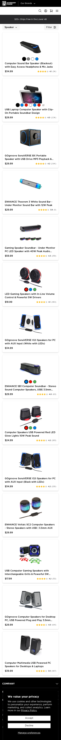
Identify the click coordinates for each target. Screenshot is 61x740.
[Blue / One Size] (26, 381)
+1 (43, 105)
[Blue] (36, 59)
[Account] (45, 11)
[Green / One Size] (34, 381)
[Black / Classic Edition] (17, 105)
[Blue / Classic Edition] (22, 105)
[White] (32, 59)
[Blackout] (24, 59)
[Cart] (51, 11)
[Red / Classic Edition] (26, 105)
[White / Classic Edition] (30, 105)
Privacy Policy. (29, 710)
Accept (29, 718)
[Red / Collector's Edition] (39, 105)
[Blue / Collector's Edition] (34, 105)
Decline (29, 725)
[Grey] (28, 59)
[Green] (34, 289)
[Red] (26, 289)
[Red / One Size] (30, 381)
